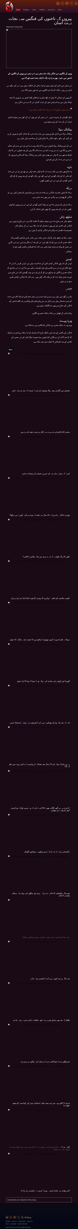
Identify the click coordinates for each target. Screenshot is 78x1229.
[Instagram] (67, 3)
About (60, 10)
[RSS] (76, 3)
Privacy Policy (21, 1221)
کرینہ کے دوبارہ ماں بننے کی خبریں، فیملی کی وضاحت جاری (46, 473)
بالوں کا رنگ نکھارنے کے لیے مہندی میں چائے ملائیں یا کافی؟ (46, 556)
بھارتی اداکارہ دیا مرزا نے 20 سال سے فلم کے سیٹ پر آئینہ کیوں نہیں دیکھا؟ (40, 515)
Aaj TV (7, 1224)
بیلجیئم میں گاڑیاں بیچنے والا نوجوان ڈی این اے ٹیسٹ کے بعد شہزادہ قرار (41, 390)
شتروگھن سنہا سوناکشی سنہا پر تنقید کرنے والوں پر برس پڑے (45, 1061)
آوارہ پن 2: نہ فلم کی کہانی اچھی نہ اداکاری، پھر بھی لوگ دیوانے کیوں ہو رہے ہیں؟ (39, 1148)
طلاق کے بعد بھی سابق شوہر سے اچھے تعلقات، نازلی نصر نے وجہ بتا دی (41, 1020)
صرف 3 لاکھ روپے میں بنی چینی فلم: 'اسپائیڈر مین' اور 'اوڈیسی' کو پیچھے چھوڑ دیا (41, 1104)
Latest (34, 10)
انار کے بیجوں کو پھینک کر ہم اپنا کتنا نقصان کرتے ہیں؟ (50, 109)
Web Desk (10, 27)
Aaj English (13, 1224)
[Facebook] (62, 3)
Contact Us (30, 1221)
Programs (26, 10)
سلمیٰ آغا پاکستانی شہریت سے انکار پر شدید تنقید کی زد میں (45, 432)
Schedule (8, 1221)
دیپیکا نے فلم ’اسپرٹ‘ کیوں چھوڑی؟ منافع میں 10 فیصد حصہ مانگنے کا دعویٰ (40, 639)
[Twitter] (71, 3)
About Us (14, 1221)
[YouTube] (58, 3)
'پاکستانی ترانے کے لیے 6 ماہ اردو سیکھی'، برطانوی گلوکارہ (46, 851)
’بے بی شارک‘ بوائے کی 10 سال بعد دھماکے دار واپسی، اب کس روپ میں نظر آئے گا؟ (39, 765)
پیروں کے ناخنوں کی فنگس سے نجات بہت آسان (40, 20)
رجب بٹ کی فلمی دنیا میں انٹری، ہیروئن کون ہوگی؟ (46, 937)
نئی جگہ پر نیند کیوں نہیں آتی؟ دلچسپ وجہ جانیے (50, 978)
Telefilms (42, 10)
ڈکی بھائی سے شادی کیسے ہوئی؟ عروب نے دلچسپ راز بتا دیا (45, 1190)
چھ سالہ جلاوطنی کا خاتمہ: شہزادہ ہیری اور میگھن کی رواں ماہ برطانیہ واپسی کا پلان (40, 894)
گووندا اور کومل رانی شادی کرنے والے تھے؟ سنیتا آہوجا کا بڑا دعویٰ (43, 681)
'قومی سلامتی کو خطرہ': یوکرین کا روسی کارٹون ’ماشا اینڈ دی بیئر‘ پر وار (40, 598)
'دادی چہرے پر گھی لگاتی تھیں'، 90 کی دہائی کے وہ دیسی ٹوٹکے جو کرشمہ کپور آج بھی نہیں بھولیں (40, 809)
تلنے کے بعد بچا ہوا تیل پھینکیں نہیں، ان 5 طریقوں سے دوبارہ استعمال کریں (40, 722)
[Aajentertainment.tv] (9, 6)
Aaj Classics (51, 10)
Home (18, 10)
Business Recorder (23, 1224)
